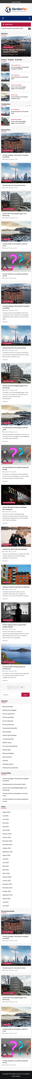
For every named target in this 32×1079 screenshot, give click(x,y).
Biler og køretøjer (7, 544)
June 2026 (5, 819)
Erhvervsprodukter (7, 620)
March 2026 (6, 830)
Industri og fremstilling (9, 735)
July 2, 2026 (13, 629)
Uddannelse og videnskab (9, 662)
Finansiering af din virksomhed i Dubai (15, 52)
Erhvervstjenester (7, 49)
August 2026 (6, 812)
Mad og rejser (6, 749)
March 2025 (6, 873)
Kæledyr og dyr (14, 95)
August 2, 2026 (13, 248)
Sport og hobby (7, 582)
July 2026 (5, 816)
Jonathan (6, 54)
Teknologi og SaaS (7, 764)
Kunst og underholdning (9, 502)
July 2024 (5, 902)
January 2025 (6, 880)
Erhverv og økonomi (15, 65)
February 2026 (6, 834)
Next (22, 687)
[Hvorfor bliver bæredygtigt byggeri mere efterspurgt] (5, 121)
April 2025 (5, 870)
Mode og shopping (8, 753)
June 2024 (5, 906)
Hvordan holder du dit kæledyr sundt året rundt (19, 98)
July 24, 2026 (13, 278)
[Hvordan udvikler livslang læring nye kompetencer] (16, 654)
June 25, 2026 (13, 671)
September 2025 (7, 852)
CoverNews (26, 1074)
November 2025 (7, 844)
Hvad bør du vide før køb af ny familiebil (14, 549)
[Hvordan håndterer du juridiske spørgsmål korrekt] (16, 262)
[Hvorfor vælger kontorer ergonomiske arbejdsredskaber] (16, 612)
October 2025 (6, 848)
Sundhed (5, 760)
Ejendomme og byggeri (16, 119)
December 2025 (7, 841)
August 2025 (6, 855)
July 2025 (5, 859)
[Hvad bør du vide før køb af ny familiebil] (16, 537)
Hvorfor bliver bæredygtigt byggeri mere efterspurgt (18, 122)
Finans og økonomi (8, 724)
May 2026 (5, 823)
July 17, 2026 (13, 551)
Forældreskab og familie (9, 728)
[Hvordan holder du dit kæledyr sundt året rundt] (5, 97)
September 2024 (7, 895)
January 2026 (6, 837)
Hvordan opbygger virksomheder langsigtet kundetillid (20, 68)
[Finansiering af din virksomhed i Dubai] (5, 111)
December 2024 (7, 884)
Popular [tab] (11, 60)
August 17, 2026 (13, 54)
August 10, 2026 (13, 218)
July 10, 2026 (13, 589)
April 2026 (5, 826)
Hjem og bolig (6, 731)
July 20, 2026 (13, 512)
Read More (5, 321)
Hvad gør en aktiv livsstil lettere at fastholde (16, 587)
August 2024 (6, 898)
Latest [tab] (4, 60)
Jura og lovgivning (7, 269)
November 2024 (7, 888)
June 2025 (5, 862)
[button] (30, 18)
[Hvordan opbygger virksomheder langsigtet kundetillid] (5, 67)
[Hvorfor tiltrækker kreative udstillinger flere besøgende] (16, 495)
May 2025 (5, 866)
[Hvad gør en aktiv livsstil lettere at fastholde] (16, 575)
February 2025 (6, 877)
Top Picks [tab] (19, 60)
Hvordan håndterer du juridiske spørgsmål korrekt (15, 800)
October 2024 (6, 891)
